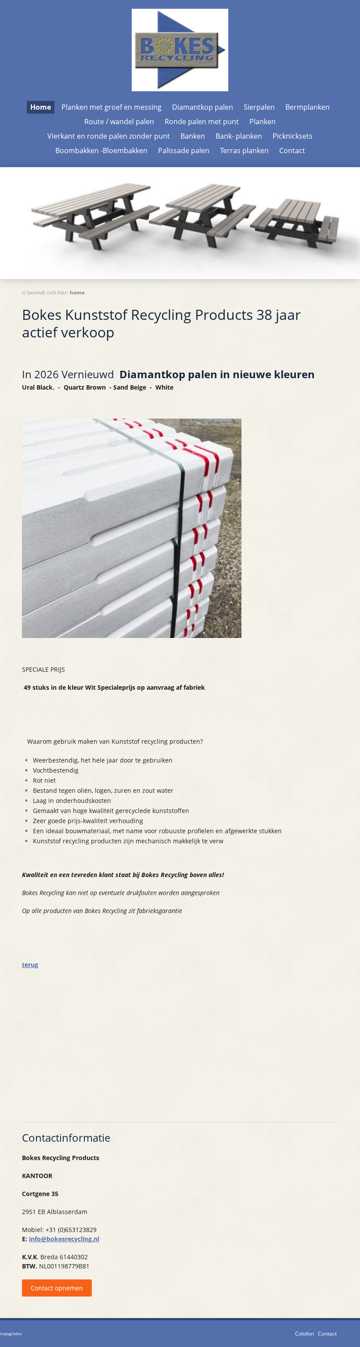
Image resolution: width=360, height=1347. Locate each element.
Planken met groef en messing (111, 107)
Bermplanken (307, 107)
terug (30, 964)
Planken (262, 121)
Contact (292, 150)
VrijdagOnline (11, 1333)
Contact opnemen (57, 1288)
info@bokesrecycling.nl (64, 1239)
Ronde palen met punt (202, 121)
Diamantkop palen (202, 107)
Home (40, 107)
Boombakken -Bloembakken (101, 150)
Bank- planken (239, 136)
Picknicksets (293, 136)
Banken (192, 136)
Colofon (304, 1333)
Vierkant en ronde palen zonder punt (108, 136)
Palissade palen (183, 150)
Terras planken (244, 150)
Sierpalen (259, 107)
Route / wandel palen (119, 121)
